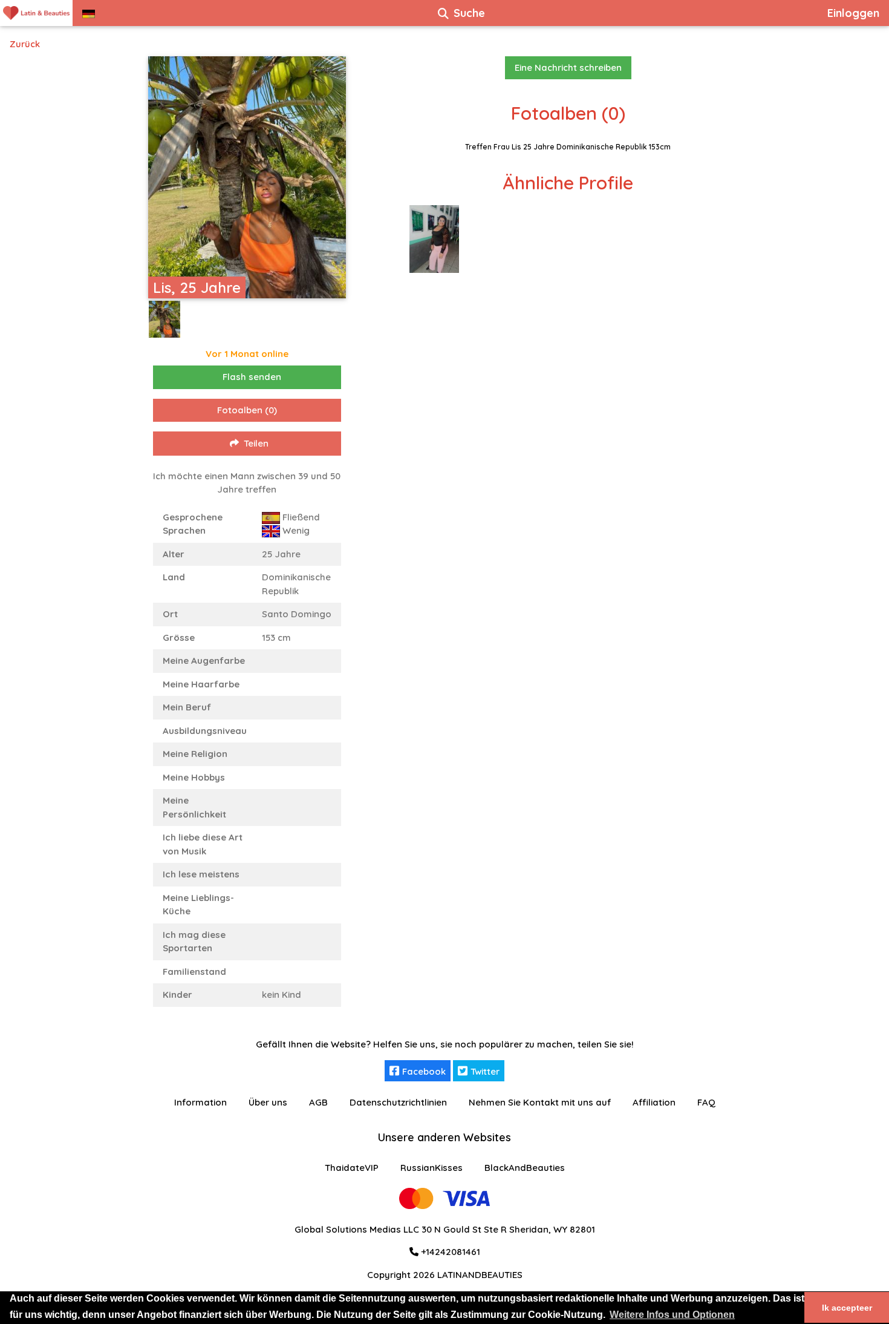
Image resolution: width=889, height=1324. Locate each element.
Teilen (256, 443)
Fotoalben (247, 410)
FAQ (706, 1102)
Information (200, 1102)
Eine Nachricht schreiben (568, 67)
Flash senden (252, 376)
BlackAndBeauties (524, 1167)
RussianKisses (431, 1167)
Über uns (268, 1102)
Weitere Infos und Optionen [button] (672, 1314)
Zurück (25, 44)
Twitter (485, 1071)
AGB (318, 1102)
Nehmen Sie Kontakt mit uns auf (540, 1102)
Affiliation (654, 1102)
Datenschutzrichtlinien (398, 1102)
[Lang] (89, 13)
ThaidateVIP (352, 1167)
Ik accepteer (847, 1308)
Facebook (424, 1071)
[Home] (36, 13)
